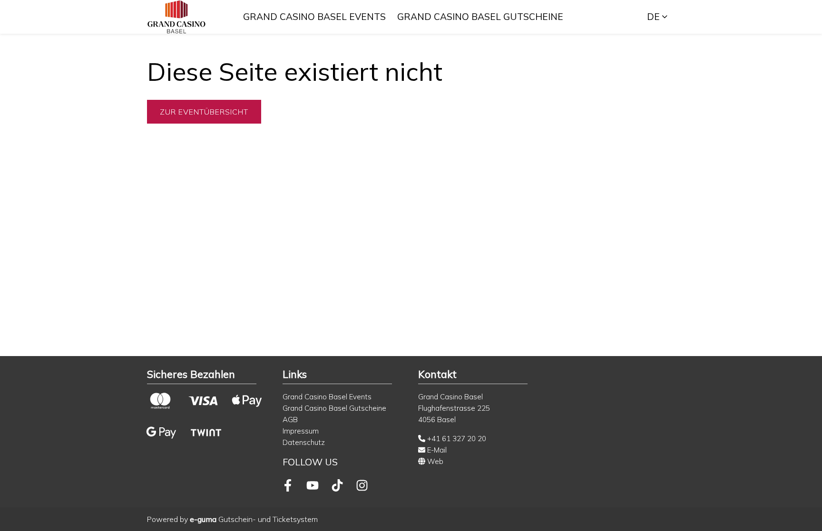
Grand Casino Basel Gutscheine (480, 16)
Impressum (301, 430)
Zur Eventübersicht (204, 111)
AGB (290, 419)
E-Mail (436, 449)
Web (434, 461)
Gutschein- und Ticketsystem (254, 519)
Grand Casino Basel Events (314, 16)
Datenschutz (304, 442)
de (653, 16)
